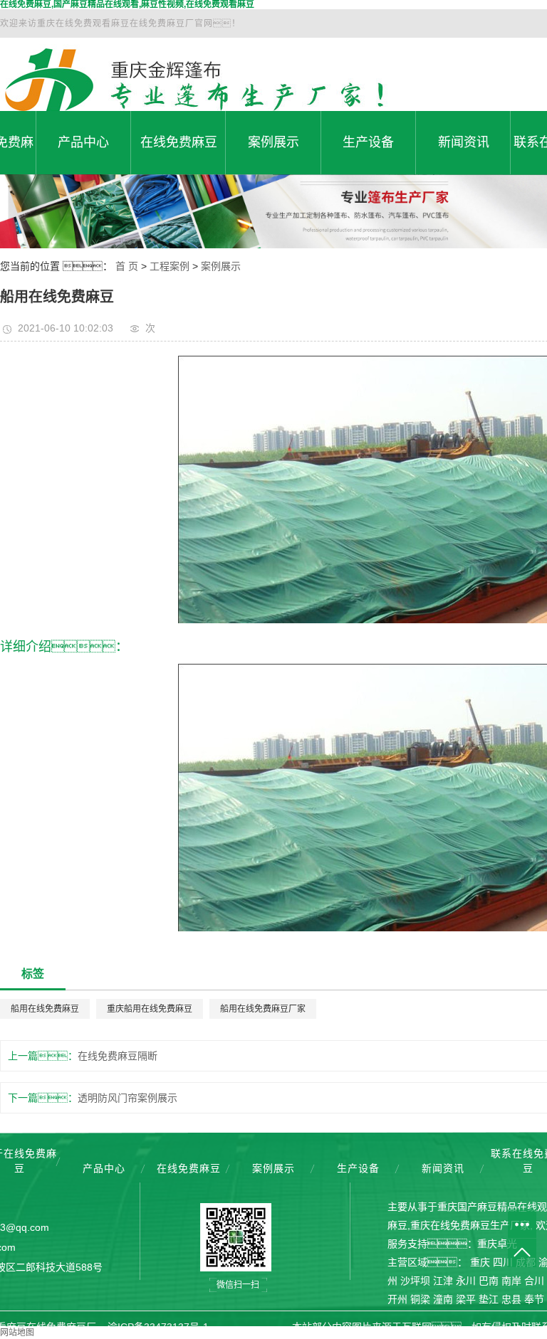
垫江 (489, 1299)
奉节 (534, 1299)
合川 (534, 1280)
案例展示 (273, 142)
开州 (397, 1299)
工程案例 (169, 266)
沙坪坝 (415, 1280)
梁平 (466, 1299)
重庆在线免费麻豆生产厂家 (470, 1225)
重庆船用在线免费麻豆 (149, 1009)
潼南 (443, 1299)
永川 (466, 1280)
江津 (443, 1280)
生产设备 (368, 142)
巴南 (489, 1280)
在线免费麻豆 (178, 142)
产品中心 (83, 142)
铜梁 (420, 1299)
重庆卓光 (497, 1243)
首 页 (126, 266)
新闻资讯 (463, 142)
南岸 (511, 1280)
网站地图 (17, 1333)
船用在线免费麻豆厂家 (263, 1009)
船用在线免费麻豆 (45, 1009)
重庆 (480, 1262)
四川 (503, 1262)
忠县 (511, 1299)
